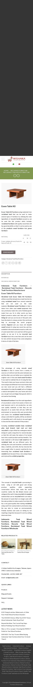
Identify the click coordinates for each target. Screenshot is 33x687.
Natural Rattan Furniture (24, 661)
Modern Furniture (7, 650)
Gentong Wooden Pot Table (7, 553)
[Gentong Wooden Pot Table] (8, 544)
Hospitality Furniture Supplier (22, 650)
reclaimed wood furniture (21, 414)
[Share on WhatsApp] (3, 262)
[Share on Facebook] (6, 262)
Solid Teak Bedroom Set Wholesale (18, 673)
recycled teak (16, 482)
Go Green (19, 492)
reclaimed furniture (7, 224)
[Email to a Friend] (12, 262)
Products (4, 590)
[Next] (32, 548)
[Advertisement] (16, 78)
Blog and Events (6, 594)
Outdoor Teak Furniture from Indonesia (19, 669)
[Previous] (1, 548)
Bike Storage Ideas (21, 652)
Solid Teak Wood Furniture (10, 671)
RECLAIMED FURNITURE (19, 170)
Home (6, 170)
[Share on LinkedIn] (19, 262)
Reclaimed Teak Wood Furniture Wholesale (16, 527)
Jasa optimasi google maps (24, 675)
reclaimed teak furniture (21, 451)
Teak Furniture (6, 646)
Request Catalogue (7, 598)
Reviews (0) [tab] (4, 277)
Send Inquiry (8, 252)
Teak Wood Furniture (16, 656)
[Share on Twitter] (9, 262)
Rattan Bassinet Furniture (17, 658)
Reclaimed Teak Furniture (12, 288)
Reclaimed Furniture (19, 682)
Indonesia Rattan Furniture (11, 663)
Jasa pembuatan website (9, 677)
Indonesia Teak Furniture (14, 286)
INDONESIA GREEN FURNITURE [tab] (10, 281)
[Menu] (3, 159)
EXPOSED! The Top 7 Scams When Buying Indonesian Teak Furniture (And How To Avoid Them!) (15, 637)
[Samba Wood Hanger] (24, 544)
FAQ (2, 602)
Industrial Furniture (18, 646)
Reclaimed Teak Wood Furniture (16, 172)
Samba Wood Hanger (23, 552)
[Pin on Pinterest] (16, 262)
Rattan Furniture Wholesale (19, 665)
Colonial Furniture (8, 652)
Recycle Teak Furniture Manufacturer (16, 289)
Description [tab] (5, 274)
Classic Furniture (24, 648)
